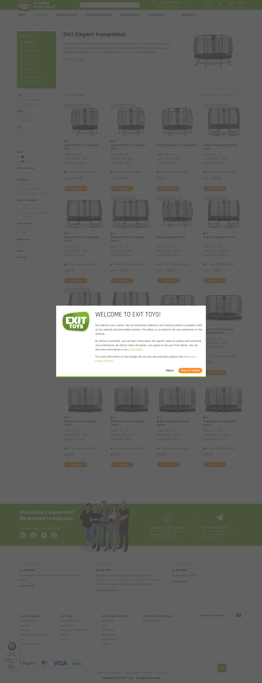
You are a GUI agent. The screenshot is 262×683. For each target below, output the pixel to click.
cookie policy (135, 349)
